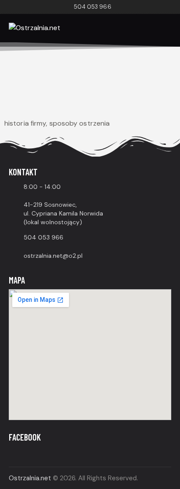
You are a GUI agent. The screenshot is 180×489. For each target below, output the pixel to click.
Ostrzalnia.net (30, 478)
